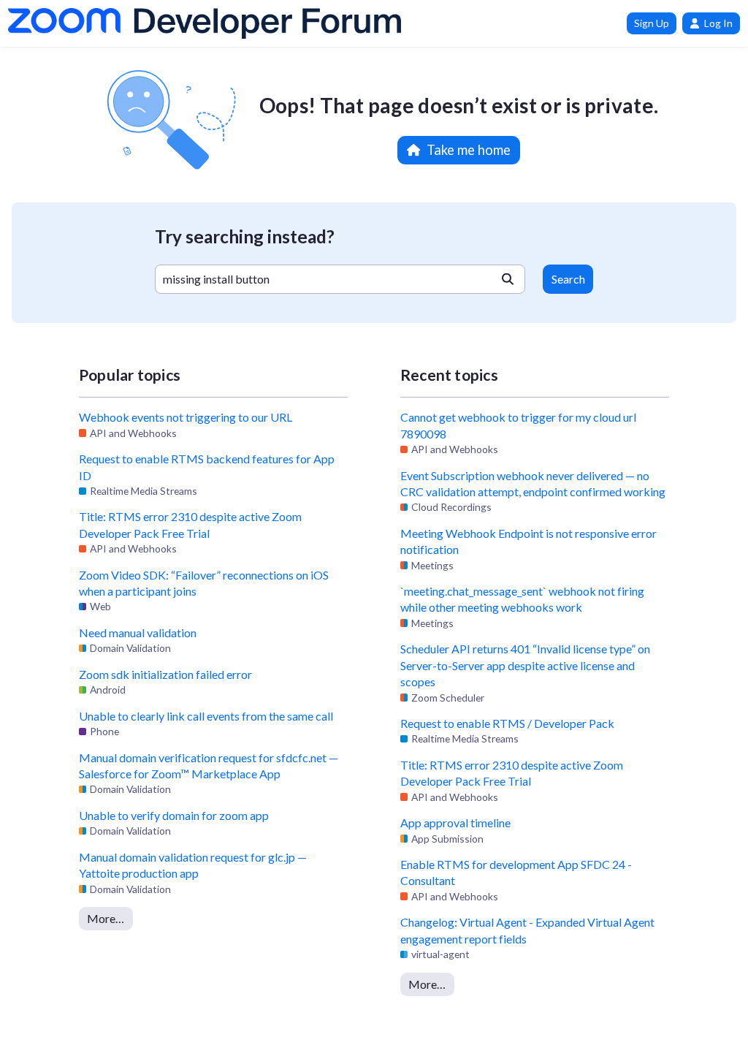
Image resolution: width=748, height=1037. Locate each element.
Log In (718, 23)
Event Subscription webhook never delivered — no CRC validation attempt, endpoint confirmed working (532, 483)
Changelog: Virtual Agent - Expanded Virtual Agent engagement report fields (527, 930)
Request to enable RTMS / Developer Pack (507, 723)
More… (105, 918)
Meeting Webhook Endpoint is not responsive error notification (528, 541)
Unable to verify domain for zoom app (174, 815)
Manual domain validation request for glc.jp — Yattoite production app (193, 865)
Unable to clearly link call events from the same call (206, 716)
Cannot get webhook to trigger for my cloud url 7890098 (518, 425)
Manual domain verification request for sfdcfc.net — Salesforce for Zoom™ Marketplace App (208, 765)
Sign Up (651, 23)
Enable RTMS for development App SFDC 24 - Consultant (516, 872)
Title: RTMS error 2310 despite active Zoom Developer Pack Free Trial (190, 524)
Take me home (469, 150)
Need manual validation (137, 632)
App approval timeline (455, 822)
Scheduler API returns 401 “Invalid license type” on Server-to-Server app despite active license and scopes (525, 665)
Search (568, 279)
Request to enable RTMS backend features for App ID (207, 467)
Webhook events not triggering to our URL (185, 417)
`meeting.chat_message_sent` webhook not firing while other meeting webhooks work (522, 599)
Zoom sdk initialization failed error (165, 674)
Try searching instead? (245, 236)
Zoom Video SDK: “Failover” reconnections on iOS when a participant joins (204, 583)
